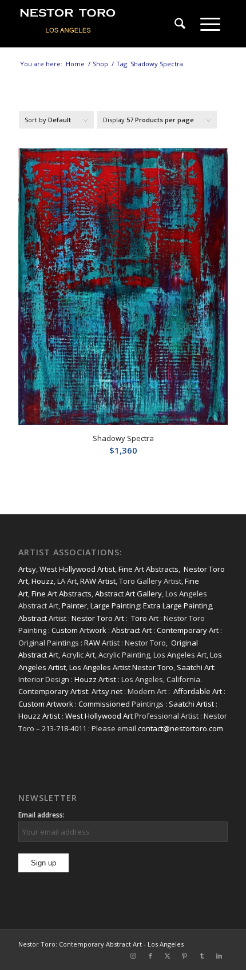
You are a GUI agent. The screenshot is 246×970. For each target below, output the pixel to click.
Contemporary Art (188, 630)
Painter (74, 605)
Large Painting (115, 605)
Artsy (27, 569)
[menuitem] (180, 24)
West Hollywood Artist (77, 569)
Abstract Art (132, 630)
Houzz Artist (95, 679)
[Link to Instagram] (133, 955)
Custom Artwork (78, 630)
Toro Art (144, 618)
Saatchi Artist (191, 704)
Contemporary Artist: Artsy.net (70, 691)
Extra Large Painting (177, 605)
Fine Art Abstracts (148, 569)
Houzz (42, 581)
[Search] (180, 24)
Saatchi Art (195, 667)
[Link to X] (167, 955)
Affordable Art (197, 691)
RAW (92, 643)
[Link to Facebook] (150, 955)
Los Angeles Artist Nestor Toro (121, 667)
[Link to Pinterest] (184, 955)
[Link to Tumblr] (202, 955)
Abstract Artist (42, 618)
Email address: (41, 815)
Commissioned (104, 704)
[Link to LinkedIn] (219, 955)
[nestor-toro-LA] (101, 24)
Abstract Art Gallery (128, 593)
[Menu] (210, 24)
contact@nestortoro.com (180, 728)
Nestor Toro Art (98, 618)
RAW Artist (98, 581)
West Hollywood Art (99, 716)
